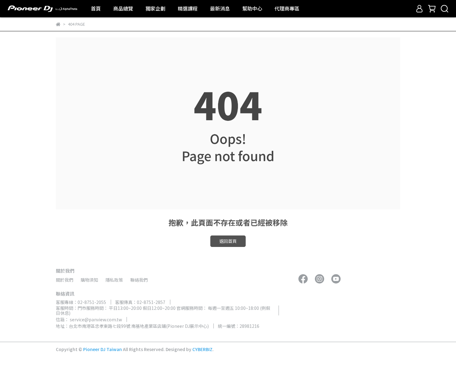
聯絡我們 (139, 280)
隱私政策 (114, 280)
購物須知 (89, 280)
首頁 (96, 8)
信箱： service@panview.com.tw (89, 319)
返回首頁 (228, 241)
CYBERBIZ (202, 349)
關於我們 (64, 280)
